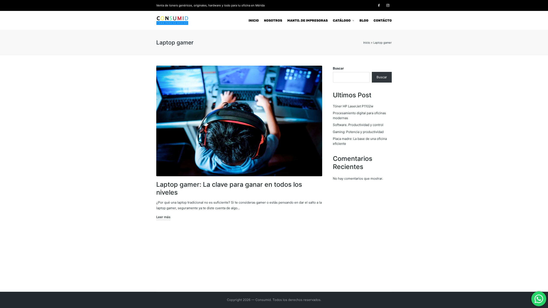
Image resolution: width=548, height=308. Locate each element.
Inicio (366, 42)
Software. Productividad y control (358, 125)
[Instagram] (388, 5)
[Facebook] (379, 5)
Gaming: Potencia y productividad (358, 132)
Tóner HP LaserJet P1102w (353, 106)
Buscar (338, 68)
